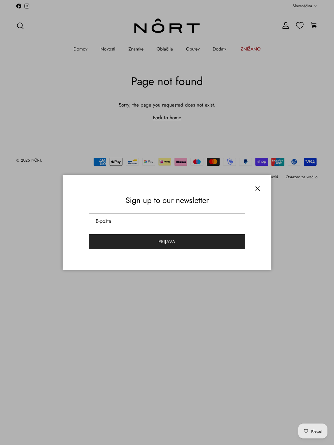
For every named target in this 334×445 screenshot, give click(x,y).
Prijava (167, 241)
